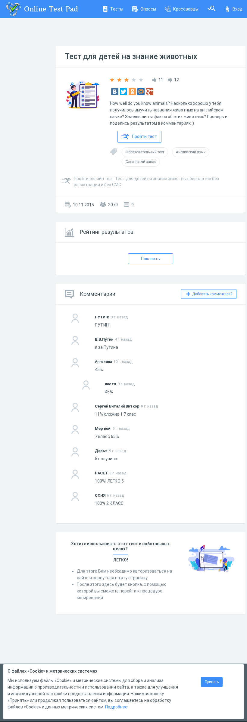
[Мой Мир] (141, 91)
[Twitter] (123, 91)
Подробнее (116, 707)
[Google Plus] (149, 91)
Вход (237, 9)
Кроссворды (186, 9)
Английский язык (190, 152)
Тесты (116, 9)
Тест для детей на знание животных (131, 56)
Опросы (148, 9)
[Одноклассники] (132, 91)
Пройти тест (144, 136)
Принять (212, 682)
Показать (150, 258)
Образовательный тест (145, 152)
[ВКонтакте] (114, 91)
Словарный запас (141, 162)
